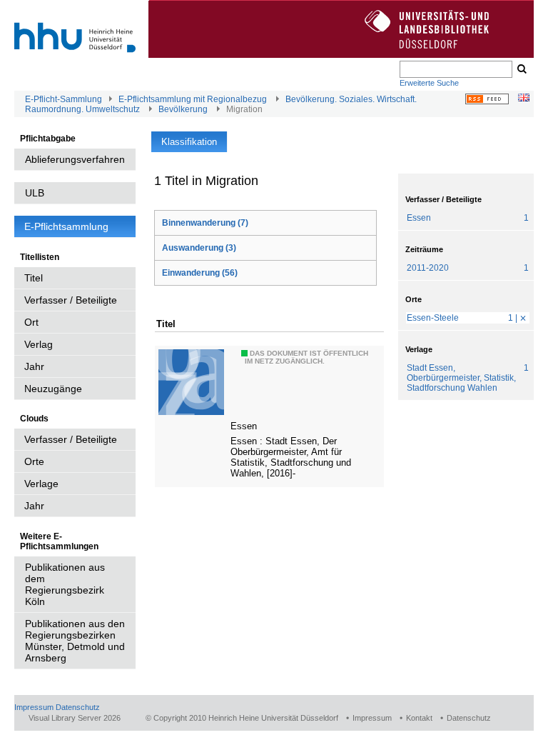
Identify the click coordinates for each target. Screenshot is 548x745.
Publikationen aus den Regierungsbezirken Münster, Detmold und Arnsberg (75, 641)
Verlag (38, 344)
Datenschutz (78, 707)
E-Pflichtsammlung (66, 226)
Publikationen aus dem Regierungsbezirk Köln (65, 584)
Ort (31, 322)
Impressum (34, 707)
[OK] (520, 69)
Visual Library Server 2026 (75, 718)
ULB (34, 193)
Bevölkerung (183, 109)
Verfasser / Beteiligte (70, 300)
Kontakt (419, 718)
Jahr (34, 366)
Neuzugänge (53, 388)
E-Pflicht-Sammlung (63, 99)
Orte (34, 461)
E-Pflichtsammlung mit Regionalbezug (192, 99)
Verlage (41, 483)
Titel (33, 278)
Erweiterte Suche (429, 83)
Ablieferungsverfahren (75, 159)
